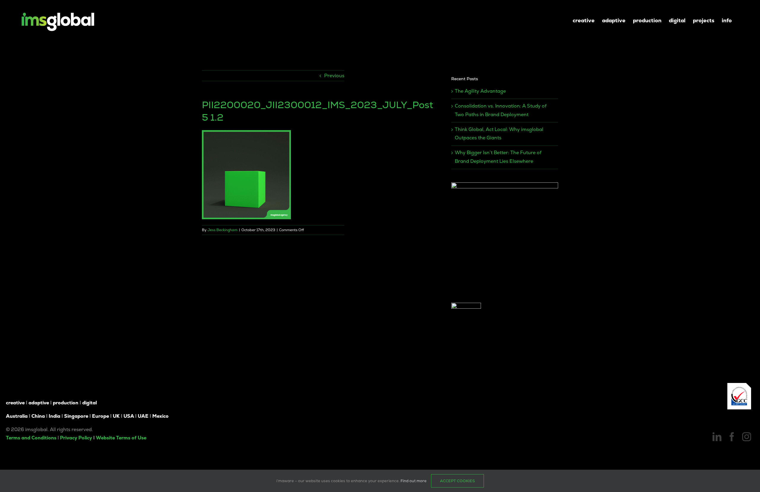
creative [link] (15, 403)
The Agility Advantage (480, 91)
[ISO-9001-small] (739, 385)
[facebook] (731, 436)
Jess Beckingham (223, 230)
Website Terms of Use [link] (121, 438)
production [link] (65, 403)
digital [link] (89, 403)
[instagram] (746, 436)
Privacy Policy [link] (76, 438)
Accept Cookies (457, 480)
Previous (334, 75)
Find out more (413, 480)
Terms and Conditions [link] (31, 438)
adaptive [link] (38, 403)
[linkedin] (716, 436)
